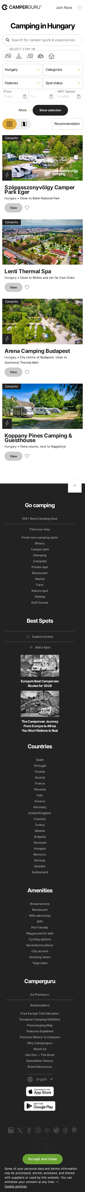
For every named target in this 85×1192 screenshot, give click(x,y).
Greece (39, 801)
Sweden (40, 866)
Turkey (40, 825)
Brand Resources (40, 1066)
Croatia (40, 771)
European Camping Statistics (39, 1019)
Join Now (64, 7)
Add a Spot (42, 647)
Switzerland (40, 872)
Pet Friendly (39, 927)
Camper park (40, 549)
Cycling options (40, 939)
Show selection (50, 110)
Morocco (39, 854)
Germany (39, 807)
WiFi (40, 921)
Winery (40, 543)
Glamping (39, 555)
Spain (40, 760)
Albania (40, 831)
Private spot (40, 567)
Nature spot (40, 590)
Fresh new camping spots (40, 537)
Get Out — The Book (39, 1055)
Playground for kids (39, 933)
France (40, 783)
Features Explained (40, 1031)
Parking (40, 596)
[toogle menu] (79, 7)
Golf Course (39, 602)
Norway (39, 860)
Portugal (40, 765)
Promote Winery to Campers (40, 1037)
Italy (40, 795)
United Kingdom (39, 813)
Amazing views (39, 957)
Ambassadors (39, 1005)
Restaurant (40, 573)
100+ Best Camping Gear (40, 518)
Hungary (11, 198)
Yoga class (39, 963)
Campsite (40, 561)
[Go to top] (75, 486)
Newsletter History (39, 1061)
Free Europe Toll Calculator (40, 1013)
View (13, 208)
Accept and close (42, 1159)
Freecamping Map (40, 1025)
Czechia (40, 819)
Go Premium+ (40, 994)
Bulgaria (40, 836)
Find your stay (40, 529)
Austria (40, 777)
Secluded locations (39, 945)
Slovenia (40, 789)
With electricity (40, 915)
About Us (39, 1049)
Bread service (40, 904)
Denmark (40, 842)
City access (40, 951)
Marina (40, 579)
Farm (40, 585)
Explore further (42, 636)
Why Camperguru (39, 1043)
